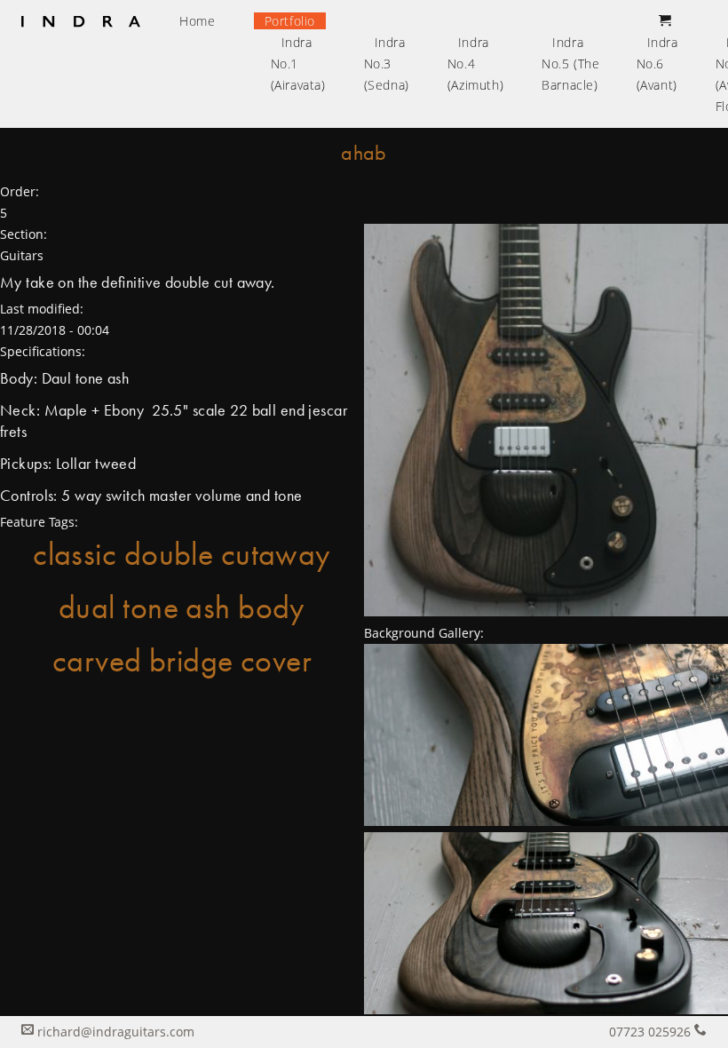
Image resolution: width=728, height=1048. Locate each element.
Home (197, 20)
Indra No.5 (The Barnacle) (570, 63)
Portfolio (290, 20)
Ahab (364, 152)
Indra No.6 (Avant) (657, 63)
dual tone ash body (182, 607)
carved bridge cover (182, 660)
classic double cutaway (182, 554)
